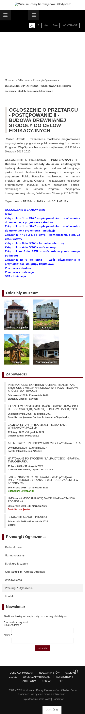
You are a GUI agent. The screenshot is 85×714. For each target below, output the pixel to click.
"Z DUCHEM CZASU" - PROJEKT (27, 516)
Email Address (12, 625)
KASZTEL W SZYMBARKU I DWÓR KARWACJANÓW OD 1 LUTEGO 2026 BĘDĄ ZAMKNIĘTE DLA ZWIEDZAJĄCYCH (43, 408)
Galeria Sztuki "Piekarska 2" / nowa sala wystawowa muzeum (37, 426)
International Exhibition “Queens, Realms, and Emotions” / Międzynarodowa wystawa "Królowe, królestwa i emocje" (43, 387)
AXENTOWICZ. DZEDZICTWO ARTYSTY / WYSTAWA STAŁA (44, 443)
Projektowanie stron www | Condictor (42, 699)
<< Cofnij (11, 82)
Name (8, 635)
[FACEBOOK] (75, 671)
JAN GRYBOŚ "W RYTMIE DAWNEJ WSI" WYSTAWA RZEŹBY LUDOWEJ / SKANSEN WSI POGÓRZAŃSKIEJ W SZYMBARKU (43, 480)
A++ (55, 25)
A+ (46, 25)
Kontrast (69, 25)
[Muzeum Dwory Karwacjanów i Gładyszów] (43, 4)
